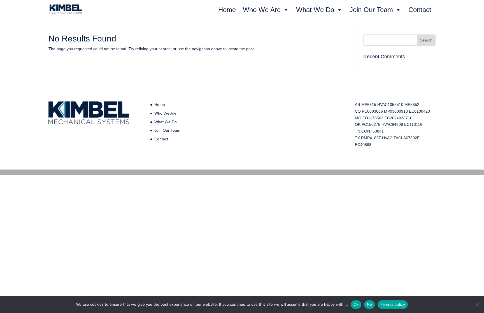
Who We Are (262, 9)
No (369, 304)
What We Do (315, 9)
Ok (356, 304)
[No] (477, 304)
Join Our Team (371, 9)
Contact (419, 9)
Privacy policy (392, 304)
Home (227, 9)
